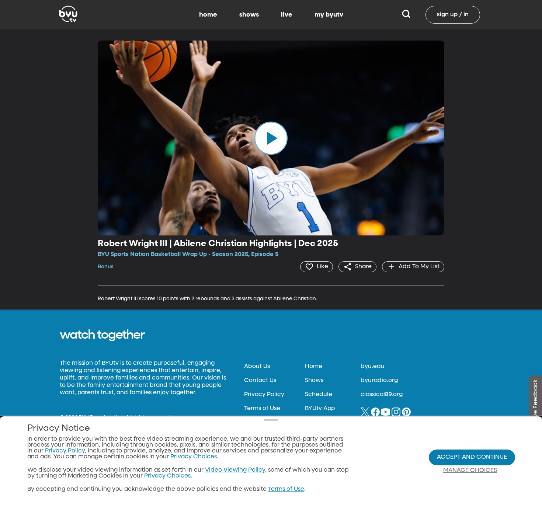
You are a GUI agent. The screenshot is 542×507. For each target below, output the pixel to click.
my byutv (329, 14)
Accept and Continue (472, 457)
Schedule (318, 395)
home (208, 14)
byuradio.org (379, 381)
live (286, 14)
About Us (257, 367)
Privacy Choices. (194, 457)
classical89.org (382, 395)
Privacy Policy (264, 395)
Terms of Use (262, 409)
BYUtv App (320, 409)
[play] (271, 137)
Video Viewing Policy (235, 470)
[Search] (406, 15)
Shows (314, 381)
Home (313, 367)
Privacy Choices (167, 476)
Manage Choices (470, 470)
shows (249, 14)
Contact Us (260, 381)
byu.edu (373, 367)
